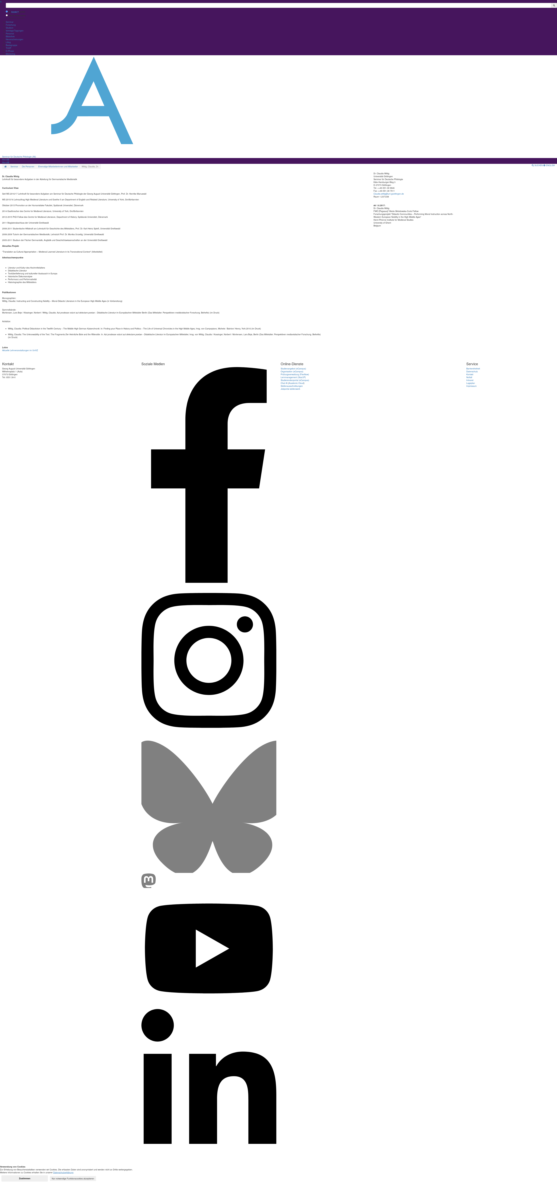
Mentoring (10, 53)
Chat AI (284, 383)
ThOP (8, 48)
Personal (10, 33)
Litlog (8, 42)
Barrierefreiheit (473, 368)
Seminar (9, 21)
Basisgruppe (11, 45)
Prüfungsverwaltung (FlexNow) (295, 374)
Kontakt (469, 374)
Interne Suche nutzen (17, 15)
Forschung (11, 24)
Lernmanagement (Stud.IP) (293, 377)
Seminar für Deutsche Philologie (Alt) (19, 156)
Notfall (469, 377)
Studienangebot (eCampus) (293, 368)
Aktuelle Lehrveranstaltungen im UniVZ (20, 350)
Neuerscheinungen (14, 39)
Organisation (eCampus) (292, 371)
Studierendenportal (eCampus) (295, 380)
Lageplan (470, 383)
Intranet (469, 380)
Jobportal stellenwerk (290, 388)
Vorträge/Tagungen (14, 30)
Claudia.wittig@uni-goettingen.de (389, 193)
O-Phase (10, 50)
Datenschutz (472, 371)
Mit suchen (16, 12)
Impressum (471, 385)
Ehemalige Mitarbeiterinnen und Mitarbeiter (58, 166)
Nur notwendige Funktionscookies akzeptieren (73, 1178)
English (550, 165)
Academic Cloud (296, 383)
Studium (9, 27)
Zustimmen (24, 1178)
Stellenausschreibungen (292, 385)
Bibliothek (10, 36)
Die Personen (28, 166)
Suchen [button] (538, 165)
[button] (5, 159)
